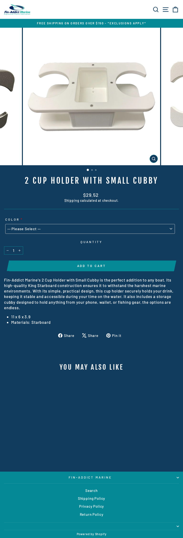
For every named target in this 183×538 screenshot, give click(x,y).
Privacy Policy (91, 506)
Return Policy (91, 514)
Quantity (91, 242)
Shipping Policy (91, 498)
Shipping (71, 200)
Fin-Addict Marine (90, 477)
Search (91, 490)
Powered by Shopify (92, 534)
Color (12, 219)
